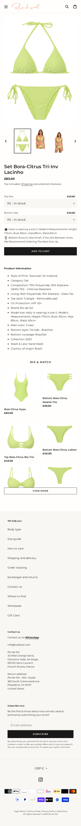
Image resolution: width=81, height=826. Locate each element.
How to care (16, 548)
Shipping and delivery (22, 558)
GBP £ (39, 768)
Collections (62, 811)
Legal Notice (20, 811)
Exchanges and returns (23, 577)
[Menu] (6, 6)
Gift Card (13, 615)
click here (65, 747)
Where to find (17, 596)
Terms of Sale (34, 811)
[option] (23, 141)
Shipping (27, 183)
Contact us (15, 586)
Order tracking (17, 567)
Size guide (14, 539)
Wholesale (14, 606)
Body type (14, 529)
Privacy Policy (49, 811)
